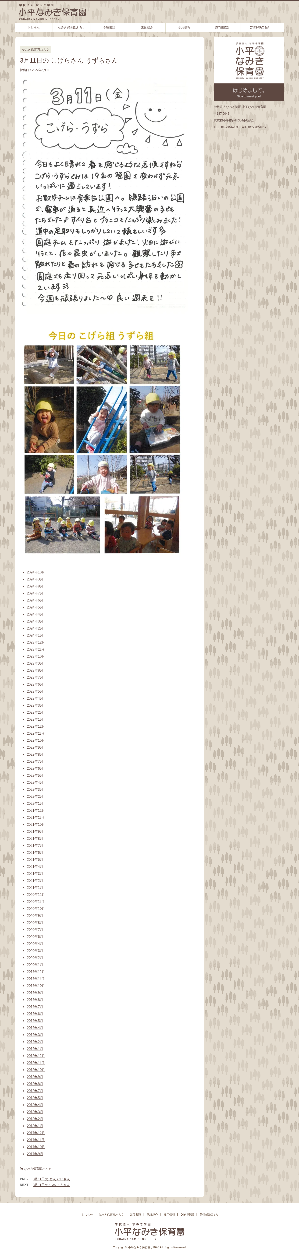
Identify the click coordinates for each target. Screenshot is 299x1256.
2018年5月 (35, 1098)
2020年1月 (35, 965)
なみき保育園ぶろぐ (71, 27)
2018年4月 (35, 1105)
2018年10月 (36, 1070)
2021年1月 (35, 888)
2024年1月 (35, 635)
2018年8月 (35, 1084)
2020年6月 (35, 937)
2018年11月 (36, 1063)
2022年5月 (35, 775)
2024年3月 (35, 621)
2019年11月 (36, 979)
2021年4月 (35, 866)
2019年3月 (35, 1035)
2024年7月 (35, 593)
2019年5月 (35, 1021)
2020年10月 (36, 909)
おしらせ (34, 27)
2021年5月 (35, 859)
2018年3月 (35, 1112)
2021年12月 (36, 810)
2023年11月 (36, 649)
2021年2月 (35, 880)
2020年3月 (35, 951)
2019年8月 (35, 1000)
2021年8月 (35, 838)
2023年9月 (35, 663)
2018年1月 (35, 1126)
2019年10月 (36, 986)
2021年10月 (36, 824)
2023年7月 (35, 677)
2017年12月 (36, 1133)
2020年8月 (35, 923)
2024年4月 (35, 614)
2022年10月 (36, 740)
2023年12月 (36, 642)
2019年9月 (35, 993)
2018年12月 (36, 1056)
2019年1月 (35, 1049)
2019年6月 (35, 1014)
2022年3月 (35, 789)
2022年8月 (35, 754)
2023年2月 (35, 712)
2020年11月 (36, 902)
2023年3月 (35, 705)
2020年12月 (36, 895)
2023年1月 (35, 719)
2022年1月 (35, 803)
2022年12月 (36, 726)
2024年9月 (35, 579)
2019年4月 (35, 1028)
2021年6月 (35, 852)
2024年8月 (35, 586)
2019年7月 (35, 1007)
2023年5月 (35, 691)
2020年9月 (35, 916)
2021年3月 (35, 873)
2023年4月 (35, 698)
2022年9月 (35, 747)
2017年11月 (36, 1140)
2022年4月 (35, 782)
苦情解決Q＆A (259, 27)
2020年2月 (35, 958)
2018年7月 (35, 1091)
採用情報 (184, 27)
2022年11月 (36, 733)
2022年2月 (35, 796)
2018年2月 (35, 1119)
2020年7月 (35, 930)
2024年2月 (35, 628)
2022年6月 (35, 768)
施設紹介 (147, 27)
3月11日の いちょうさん (51, 1185)
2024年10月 (36, 572)
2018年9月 (35, 1077)
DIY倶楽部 (222, 27)
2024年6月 (35, 600)
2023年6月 (35, 684)
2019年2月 (35, 1042)
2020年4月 (35, 944)
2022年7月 (35, 761)
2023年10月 (36, 656)
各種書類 (109, 27)
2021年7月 (35, 845)
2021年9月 (35, 831)
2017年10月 (36, 1147)
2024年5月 (35, 607)
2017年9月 (35, 1154)
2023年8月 (35, 670)
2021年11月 (36, 817)
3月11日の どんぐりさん (51, 1179)
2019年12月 (36, 972)
